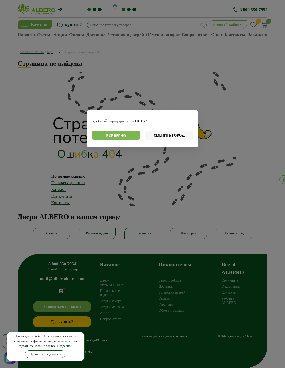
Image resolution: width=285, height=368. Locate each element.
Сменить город (169, 135)
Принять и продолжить (45, 354)
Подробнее (64, 346)
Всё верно (116, 135)
